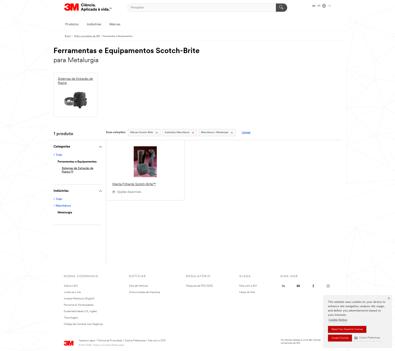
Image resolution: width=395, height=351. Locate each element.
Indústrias (94, 24)
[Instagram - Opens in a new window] (328, 286)
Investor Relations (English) (79, 298)
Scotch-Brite (141, 132)
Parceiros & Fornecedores (79, 305)
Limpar (246, 132)
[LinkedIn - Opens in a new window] (283, 286)
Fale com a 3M (248, 286)
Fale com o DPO (157, 340)
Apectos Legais (87, 340)
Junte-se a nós (72, 292)
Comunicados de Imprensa (144, 292)
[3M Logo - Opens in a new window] (88, 7)
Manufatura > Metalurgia (214, 132)
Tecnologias (71, 317)
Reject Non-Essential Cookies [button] (347, 329)
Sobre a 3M (71, 286)
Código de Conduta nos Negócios (83, 324)
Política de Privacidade (110, 340)
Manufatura (177, 132)
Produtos (72, 24)
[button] (367, 338)
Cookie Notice (338, 320)
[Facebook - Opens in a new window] (313, 286)
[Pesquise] (281, 7)
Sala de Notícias (138, 286)
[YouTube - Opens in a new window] (298, 286)
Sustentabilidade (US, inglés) (80, 311)
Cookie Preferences (135, 340)
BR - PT (316, 6)
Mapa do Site (247, 292)
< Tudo (57, 155)
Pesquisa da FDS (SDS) (199, 286)
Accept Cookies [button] (340, 338)
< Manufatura (62, 205)
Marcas (114, 24)
